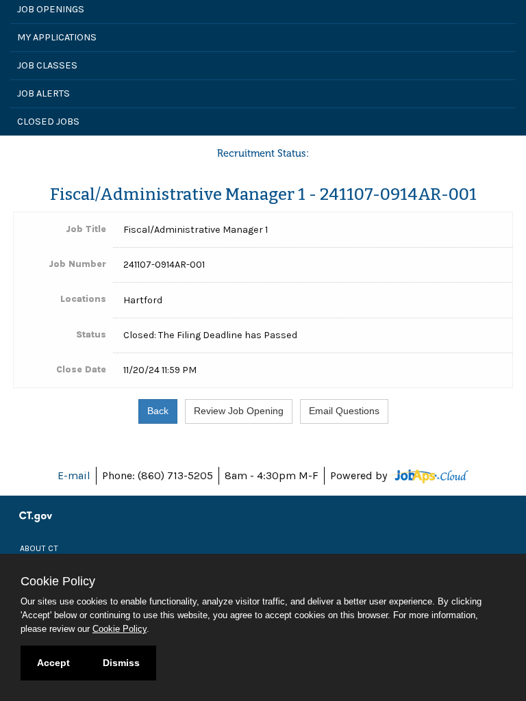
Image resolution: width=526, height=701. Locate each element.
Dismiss (121, 662)
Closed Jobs (48, 121)
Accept (53, 662)
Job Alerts (43, 93)
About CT (39, 548)
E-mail (74, 475)
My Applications (57, 37)
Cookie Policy (119, 629)
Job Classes (47, 65)
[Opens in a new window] (429, 475)
